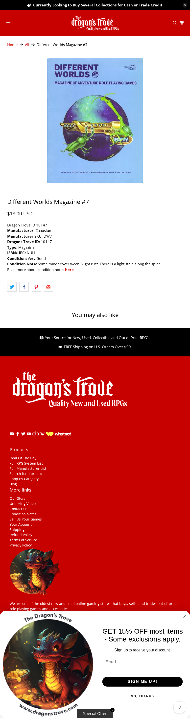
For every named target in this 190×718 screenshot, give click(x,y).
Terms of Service (23, 540)
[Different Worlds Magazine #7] (95, 120)
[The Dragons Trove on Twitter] (23, 434)
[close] (185, 5)
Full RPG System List (26, 463)
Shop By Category (24, 478)
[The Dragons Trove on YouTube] (29, 434)
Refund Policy (21, 534)
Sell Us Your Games (26, 519)
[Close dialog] (185, 616)
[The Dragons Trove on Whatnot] (58, 434)
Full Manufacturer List (28, 468)
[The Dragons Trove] (95, 23)
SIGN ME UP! (142, 682)
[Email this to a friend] (48, 287)
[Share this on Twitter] (12, 287)
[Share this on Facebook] (24, 287)
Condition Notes (23, 514)
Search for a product (27, 473)
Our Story (17, 498)
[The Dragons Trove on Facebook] (17, 434)
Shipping (17, 529)
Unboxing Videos (23, 503)
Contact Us (18, 508)
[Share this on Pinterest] (36, 287)
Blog (13, 484)
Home (12, 45)
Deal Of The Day (23, 458)
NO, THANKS (142, 696)
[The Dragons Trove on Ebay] (38, 438)
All (27, 45)
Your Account (21, 524)
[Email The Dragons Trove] (12, 434)
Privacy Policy (21, 545)
